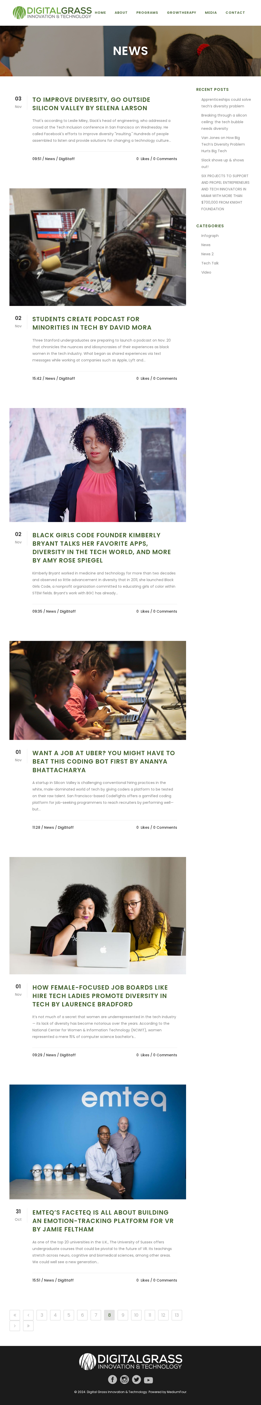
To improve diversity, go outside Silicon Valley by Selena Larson (91, 103)
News (50, 158)
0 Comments (165, 158)
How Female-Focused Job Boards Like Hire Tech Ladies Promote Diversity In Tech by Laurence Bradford (100, 995)
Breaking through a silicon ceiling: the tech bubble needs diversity (224, 122)
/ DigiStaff (65, 158)
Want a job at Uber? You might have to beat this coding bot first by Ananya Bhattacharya (103, 761)
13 (177, 1315)
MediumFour (176, 1392)
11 (150, 1315)
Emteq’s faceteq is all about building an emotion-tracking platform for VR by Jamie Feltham (103, 1220)
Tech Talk (210, 263)
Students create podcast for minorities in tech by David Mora (92, 323)
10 (136, 1315)
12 (163, 1315)
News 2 (207, 254)
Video (206, 272)
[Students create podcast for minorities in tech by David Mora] (97, 247)
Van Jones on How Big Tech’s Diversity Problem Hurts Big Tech (223, 144)
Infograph (210, 235)
